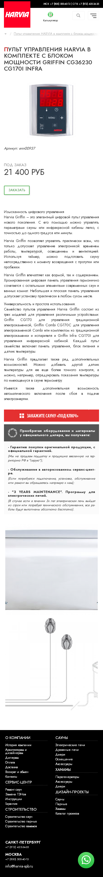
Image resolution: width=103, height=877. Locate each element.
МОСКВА (13, 854)
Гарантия (11, 804)
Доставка (11, 767)
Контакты (11, 777)
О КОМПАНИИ (17, 737)
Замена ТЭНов (15, 794)
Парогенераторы (67, 777)
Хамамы (60, 809)
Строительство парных (21, 821)
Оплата (10, 762)
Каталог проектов (67, 813)
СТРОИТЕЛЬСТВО (21, 809)
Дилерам (11, 758)
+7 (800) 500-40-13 (17, 859)
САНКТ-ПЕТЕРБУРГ (23, 842)
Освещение (64, 759)
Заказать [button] (16, 190)
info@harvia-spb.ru (19, 866)
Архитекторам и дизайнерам (16, 751)
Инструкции (13, 799)
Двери (60, 754)
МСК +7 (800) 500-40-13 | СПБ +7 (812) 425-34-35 (71, 4)
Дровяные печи (67, 750)
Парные (61, 804)
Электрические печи (70, 745)
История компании (18, 745)
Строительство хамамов (21, 826)
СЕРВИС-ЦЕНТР (18, 782)
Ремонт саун (13, 789)
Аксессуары (63, 764)
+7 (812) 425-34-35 (17, 847)
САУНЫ (61, 737)
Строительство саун (18, 817)
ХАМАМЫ (63, 769)
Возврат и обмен (17, 772)
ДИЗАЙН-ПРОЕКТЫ (72, 792)
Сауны (59, 799)
